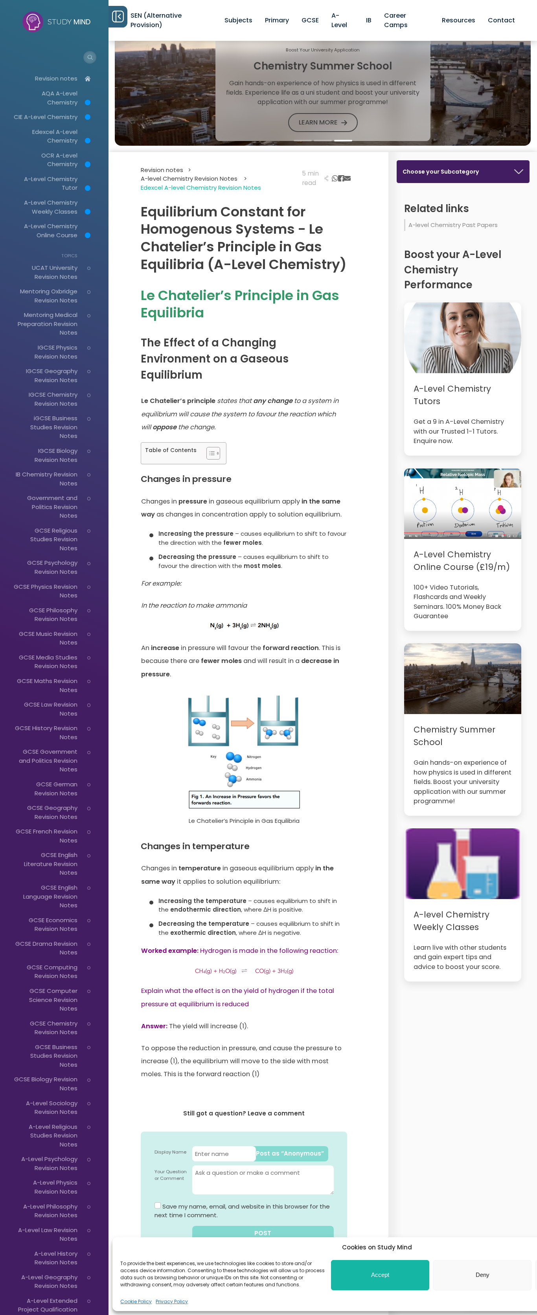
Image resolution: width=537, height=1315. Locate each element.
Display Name (170, 1152)
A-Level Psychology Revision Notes (49, 1163)
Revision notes (56, 78)
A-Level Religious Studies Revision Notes (53, 1135)
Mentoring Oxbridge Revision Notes (48, 295)
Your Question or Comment (170, 1174)
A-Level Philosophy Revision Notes (50, 1211)
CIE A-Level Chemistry (45, 117)
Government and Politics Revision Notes (52, 507)
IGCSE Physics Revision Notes (56, 352)
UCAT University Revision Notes (54, 272)
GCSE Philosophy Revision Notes (53, 614)
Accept (380, 1274)
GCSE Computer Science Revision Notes (53, 1000)
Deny (482, 1274)
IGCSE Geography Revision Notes (51, 375)
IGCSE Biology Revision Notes (56, 455)
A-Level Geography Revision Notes (49, 1281)
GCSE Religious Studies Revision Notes (53, 539)
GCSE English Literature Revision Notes (50, 864)
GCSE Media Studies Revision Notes (48, 661)
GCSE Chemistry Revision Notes (53, 1028)
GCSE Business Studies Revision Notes (53, 1056)
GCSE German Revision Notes (56, 788)
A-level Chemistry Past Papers (453, 225)
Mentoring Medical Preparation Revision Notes (47, 324)
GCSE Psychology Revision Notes (52, 567)
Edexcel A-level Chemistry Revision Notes (201, 187)
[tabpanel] (323, 89)
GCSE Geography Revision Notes (52, 812)
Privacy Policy (172, 1301)
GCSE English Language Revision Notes (50, 896)
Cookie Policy (136, 1301)
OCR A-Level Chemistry (59, 159)
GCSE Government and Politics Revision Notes (48, 760)
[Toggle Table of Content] (209, 453)
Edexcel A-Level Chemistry (54, 136)
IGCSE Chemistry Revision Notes (53, 399)
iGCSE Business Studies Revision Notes (53, 427)
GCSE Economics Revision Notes (53, 924)
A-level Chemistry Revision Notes (193, 178)
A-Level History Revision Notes (55, 1258)
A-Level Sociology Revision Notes (51, 1107)
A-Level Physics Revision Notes (55, 1187)
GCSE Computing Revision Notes (52, 971)
